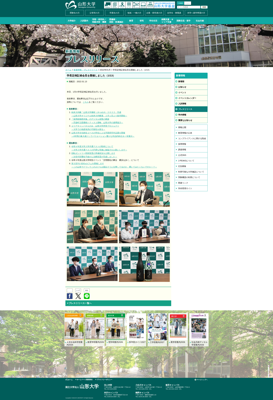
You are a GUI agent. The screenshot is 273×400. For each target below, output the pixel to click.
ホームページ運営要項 (84, 379)
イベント (182, 92)
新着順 (181, 81)
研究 (142, 20)
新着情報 (107, 5)
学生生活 (153, 20)
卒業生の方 (114, 13)
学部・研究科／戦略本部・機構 (99, 20)
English (187, 3)
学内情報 (182, 115)
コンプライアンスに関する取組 (192, 138)
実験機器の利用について (189, 177)
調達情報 (182, 149)
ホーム (68, 70)
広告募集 (182, 166)
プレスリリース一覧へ (79, 303)
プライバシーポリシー (104, 379)
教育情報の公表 (185, 133)
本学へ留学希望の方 (196, 13)
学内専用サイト (185, 188)
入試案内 (84, 20)
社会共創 (200, 20)
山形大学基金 (164, 5)
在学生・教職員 (174, 13)
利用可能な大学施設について (191, 172)
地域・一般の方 (134, 13)
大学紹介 (72, 20)
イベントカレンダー (129, 5)
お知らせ (182, 87)
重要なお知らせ (185, 120)
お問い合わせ (136, 5)
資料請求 (114, 5)
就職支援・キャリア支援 (167, 20)
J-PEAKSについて (186, 161)
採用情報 (182, 144)
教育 (131, 20)
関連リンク (183, 183)
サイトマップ (150, 5)
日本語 (180, 3)
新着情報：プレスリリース (86, 70)
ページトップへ (202, 380)
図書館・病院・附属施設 (116, 20)
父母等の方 (95, 13)
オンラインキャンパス (143, 5)
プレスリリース (185, 109)
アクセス (121, 5)
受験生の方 (75, 13)
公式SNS (182, 155)
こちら (86, 102)
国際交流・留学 (184, 20)
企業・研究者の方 (154, 13)
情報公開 (182, 127)
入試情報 (182, 103)
